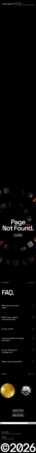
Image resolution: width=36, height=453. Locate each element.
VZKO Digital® (8, 4)
